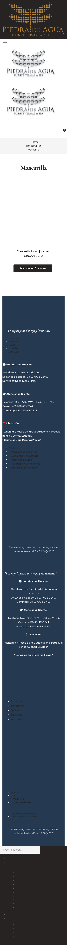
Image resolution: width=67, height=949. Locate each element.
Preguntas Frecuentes (24, 451)
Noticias (14, 448)
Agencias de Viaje (22, 459)
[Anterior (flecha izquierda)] (5, 474)
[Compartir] (49, 3)
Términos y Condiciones (25, 463)
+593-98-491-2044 (22, 406)
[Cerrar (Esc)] (56, 3)
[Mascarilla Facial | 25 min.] (33, 230)
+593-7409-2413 (45, 402)
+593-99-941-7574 (26, 410)
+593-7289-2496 (24, 402)
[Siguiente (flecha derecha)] (61, 474)
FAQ (15, 795)
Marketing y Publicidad (24, 455)
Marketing (18, 799)
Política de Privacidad (24, 467)
